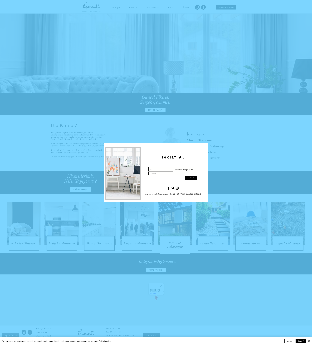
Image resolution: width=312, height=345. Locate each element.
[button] (204, 147)
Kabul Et (301, 341)
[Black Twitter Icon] (173, 188)
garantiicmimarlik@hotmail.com (156, 194)
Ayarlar (289, 341)
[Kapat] (309, 341)
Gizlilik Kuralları (105, 341)
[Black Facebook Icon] (168, 188)
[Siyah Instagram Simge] (177, 188)
